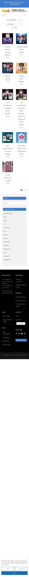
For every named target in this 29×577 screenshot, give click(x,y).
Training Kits (7, 256)
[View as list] (15, 27)
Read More (6, 565)
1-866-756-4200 (14, 4)
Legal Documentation (6, 333)
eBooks (5, 234)
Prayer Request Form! (7, 293)
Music (5, 252)
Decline (7, 568)
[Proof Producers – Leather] (7, 162)
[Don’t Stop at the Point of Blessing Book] (21, 133)
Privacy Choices (6, 344)
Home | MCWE (6, 316)
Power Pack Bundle (21, 79)
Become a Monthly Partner (20, 286)
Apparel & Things (8, 213)
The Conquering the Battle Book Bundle (7, 108)
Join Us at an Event (20, 300)
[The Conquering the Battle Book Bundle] (7, 90)
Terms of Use (6, 341)
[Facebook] (16, 333)
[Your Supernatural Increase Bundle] (7, 133)
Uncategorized (7, 259)
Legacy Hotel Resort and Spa (8, 321)
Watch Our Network (21, 297)
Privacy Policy (6, 337)
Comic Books (7, 227)
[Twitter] (19, 333)
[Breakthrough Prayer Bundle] (21, 34)
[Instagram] (24, 333)
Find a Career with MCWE (20, 305)
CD (4, 224)
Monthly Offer (7, 249)
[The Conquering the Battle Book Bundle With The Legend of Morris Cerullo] (21, 90)
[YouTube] (22, 333)
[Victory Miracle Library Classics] (7, 34)
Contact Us (19, 319)
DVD (5, 231)
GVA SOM (6, 245)
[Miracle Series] (7, 63)
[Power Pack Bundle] (21, 63)
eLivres (5, 238)
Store (17, 316)
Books (5, 220)
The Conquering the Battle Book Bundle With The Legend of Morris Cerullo (21, 114)
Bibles (5, 217)
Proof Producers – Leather (7, 177)
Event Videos (7, 242)
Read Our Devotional (19, 280)
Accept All (14, 573)
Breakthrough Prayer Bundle (22, 49)
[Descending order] (21, 20)
